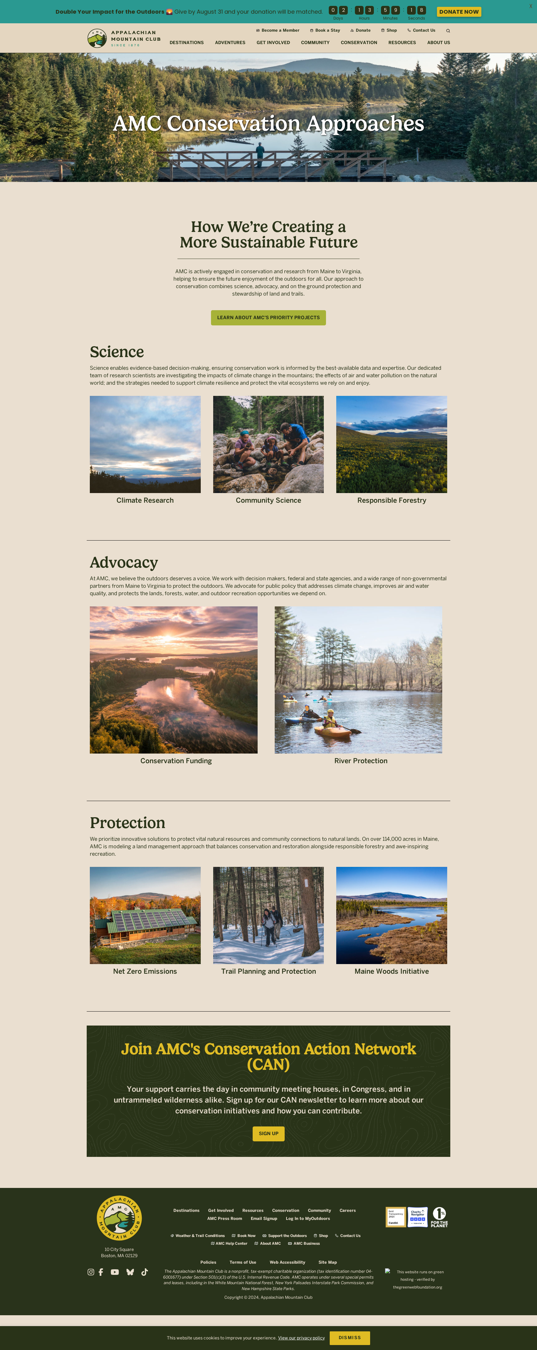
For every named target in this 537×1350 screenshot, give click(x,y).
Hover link (145, 453)
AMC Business (306, 1243)
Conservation (285, 1211)
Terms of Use (243, 1263)
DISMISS (350, 1338)
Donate (363, 31)
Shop (391, 31)
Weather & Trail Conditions (200, 1236)
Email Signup (264, 1219)
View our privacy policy (301, 1338)
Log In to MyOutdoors (308, 1219)
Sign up (268, 1134)
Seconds (416, 18)
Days (338, 18)
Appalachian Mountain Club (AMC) (124, 39)
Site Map (328, 1263)
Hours (364, 18)
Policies (208, 1263)
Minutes (390, 18)
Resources (253, 1211)
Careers (348, 1211)
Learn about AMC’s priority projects (268, 318)
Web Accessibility (287, 1263)
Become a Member (280, 31)
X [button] (531, 6)
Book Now (245, 1236)
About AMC (270, 1243)
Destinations (186, 1211)
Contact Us (423, 31)
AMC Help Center (231, 1243)
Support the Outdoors (287, 1236)
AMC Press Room (224, 1219)
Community (319, 1211)
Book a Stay (327, 31)
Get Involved (221, 1211)
